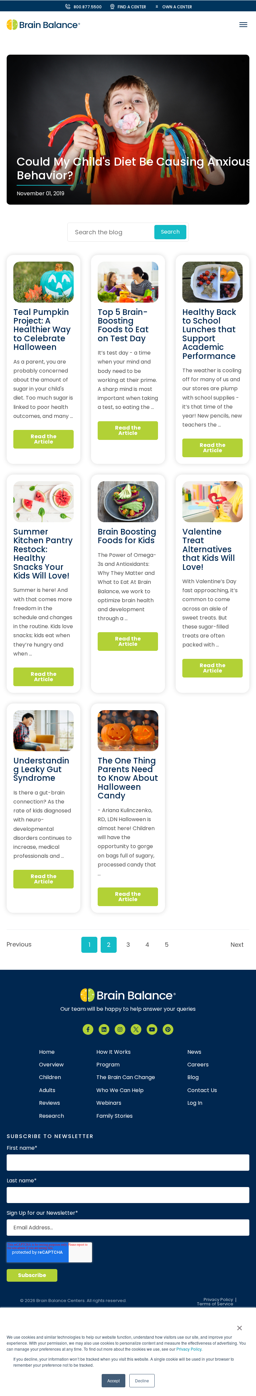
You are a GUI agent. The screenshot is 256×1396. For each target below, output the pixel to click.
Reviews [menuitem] (49, 1103)
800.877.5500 (88, 7)
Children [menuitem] (50, 1077)
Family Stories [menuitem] (114, 1116)
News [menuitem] (194, 1052)
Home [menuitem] (47, 1052)
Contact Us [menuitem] (202, 1090)
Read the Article (43, 439)
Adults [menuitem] (47, 1090)
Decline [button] (142, 1380)
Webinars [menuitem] (108, 1103)
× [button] (239, 1325)
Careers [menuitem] (198, 1064)
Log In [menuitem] (194, 1103)
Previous (17, 944)
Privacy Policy (188, 1349)
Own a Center (177, 7)
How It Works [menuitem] (113, 1052)
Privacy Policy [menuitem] (218, 1300)
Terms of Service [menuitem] (215, 1304)
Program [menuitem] (108, 1064)
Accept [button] (113, 1380)
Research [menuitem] (51, 1116)
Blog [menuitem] (193, 1077)
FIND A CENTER (132, 7)
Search (170, 232)
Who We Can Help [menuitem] (120, 1090)
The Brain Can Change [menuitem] (125, 1077)
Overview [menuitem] (51, 1064)
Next (237, 944)
